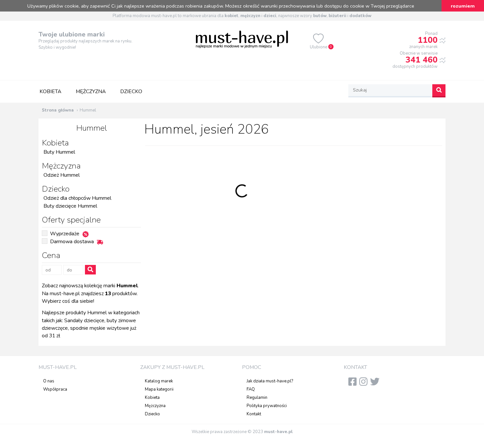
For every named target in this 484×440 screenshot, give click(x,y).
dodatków (360, 16)
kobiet (231, 16)
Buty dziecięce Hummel (70, 206)
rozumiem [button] (463, 6)
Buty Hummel (59, 152)
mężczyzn (250, 16)
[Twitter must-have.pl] (376, 384)
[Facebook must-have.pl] (353, 384)
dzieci (269, 16)
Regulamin (257, 398)
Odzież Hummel (61, 175)
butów (320, 16)
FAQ (251, 389)
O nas (48, 381)
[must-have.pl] (242, 39)
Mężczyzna (91, 91)
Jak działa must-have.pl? (270, 381)
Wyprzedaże (64, 233)
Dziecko (131, 91)
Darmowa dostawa (72, 241)
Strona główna (58, 110)
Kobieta (50, 91)
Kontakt (254, 414)
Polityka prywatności (267, 406)
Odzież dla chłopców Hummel (77, 198)
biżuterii (337, 16)
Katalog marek (159, 381)
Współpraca (55, 389)
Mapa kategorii (159, 389)
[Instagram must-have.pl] (364, 384)
